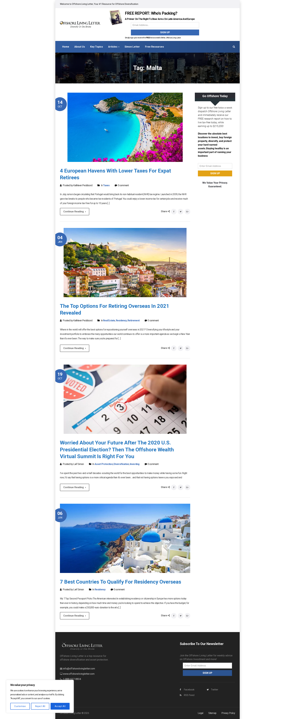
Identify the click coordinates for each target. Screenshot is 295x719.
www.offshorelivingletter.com (78, 673)
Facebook (189, 689)
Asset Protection (104, 464)
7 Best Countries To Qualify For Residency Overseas (120, 582)
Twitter (214, 689)
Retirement (134, 320)
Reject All (40, 706)
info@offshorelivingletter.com (79, 668)
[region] (40, 696)
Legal (200, 713)
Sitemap (212, 713)
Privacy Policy (228, 713)
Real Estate (109, 320)
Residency (121, 320)
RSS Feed (189, 695)
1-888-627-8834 (72, 679)
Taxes (106, 185)
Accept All (60, 706)
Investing (135, 464)
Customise (20, 706)
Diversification (121, 464)
